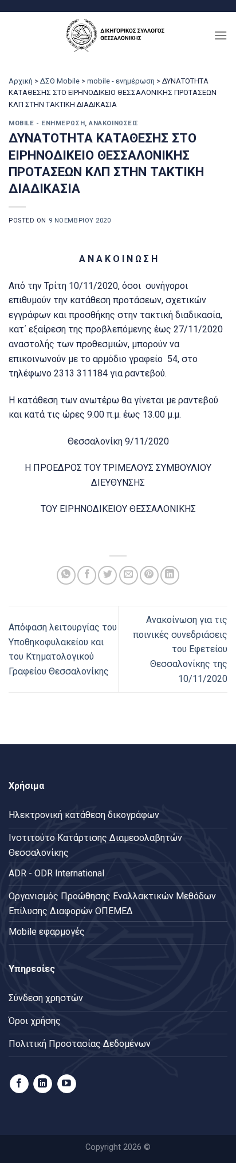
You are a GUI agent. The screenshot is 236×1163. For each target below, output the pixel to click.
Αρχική (21, 81)
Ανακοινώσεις (114, 123)
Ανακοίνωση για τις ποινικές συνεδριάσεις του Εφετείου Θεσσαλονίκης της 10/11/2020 (180, 649)
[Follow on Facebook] (19, 1084)
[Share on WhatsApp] (66, 575)
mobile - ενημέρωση (121, 81)
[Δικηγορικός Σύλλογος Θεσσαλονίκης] (118, 35)
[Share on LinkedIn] (169, 575)
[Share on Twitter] (107, 575)
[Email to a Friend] (128, 575)
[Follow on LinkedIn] (42, 1084)
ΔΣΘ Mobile (60, 81)
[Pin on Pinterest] (149, 575)
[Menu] (220, 35)
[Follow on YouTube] (66, 1084)
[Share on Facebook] (86, 575)
